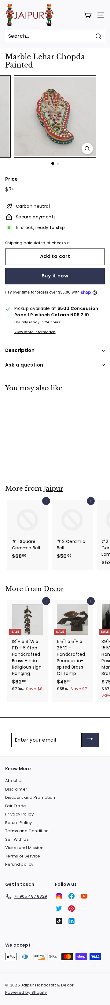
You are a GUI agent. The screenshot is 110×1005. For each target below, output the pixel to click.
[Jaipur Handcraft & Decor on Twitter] (59, 909)
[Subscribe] (90, 740)
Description (20, 350)
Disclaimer (16, 789)
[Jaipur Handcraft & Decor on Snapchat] (84, 909)
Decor (54, 589)
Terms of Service (22, 856)
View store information (35, 331)
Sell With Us (17, 839)
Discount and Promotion (30, 797)
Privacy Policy (19, 814)
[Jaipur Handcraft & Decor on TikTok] (59, 921)
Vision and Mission (24, 847)
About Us (14, 781)
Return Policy (18, 823)
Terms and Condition (27, 831)
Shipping (14, 243)
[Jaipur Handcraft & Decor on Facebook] (71, 896)
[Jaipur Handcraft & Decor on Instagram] (59, 896)
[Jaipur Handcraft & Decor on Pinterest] (71, 909)
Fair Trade (15, 806)
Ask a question (24, 365)
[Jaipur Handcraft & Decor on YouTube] (84, 896)
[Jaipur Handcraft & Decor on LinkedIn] (71, 921)
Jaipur (53, 488)
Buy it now (55, 275)
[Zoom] (87, 148)
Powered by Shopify (26, 992)
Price (11, 179)
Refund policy (19, 864)
